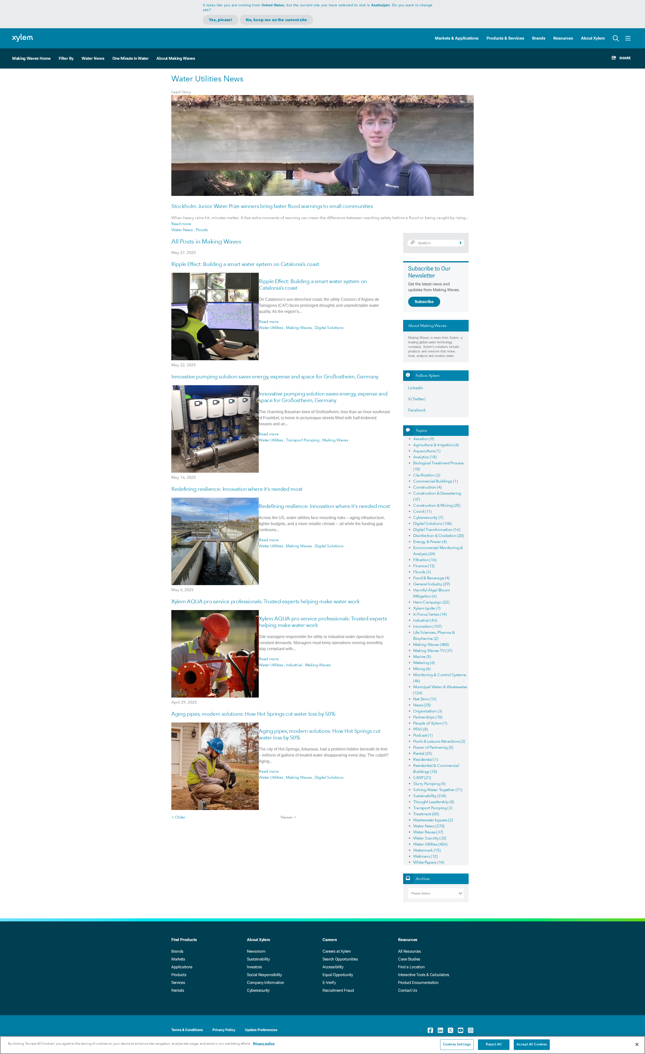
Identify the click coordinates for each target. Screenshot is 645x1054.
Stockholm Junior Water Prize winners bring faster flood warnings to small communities (272, 206)
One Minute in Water (130, 58)
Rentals (177, 990)
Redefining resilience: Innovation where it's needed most (236, 489)
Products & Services (505, 38)
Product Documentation (418, 982)
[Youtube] (461, 1030)
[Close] (636, 1044)
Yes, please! (220, 19)
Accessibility (332, 967)
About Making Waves (175, 58)
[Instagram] (471, 1030)
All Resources (409, 951)
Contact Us (407, 990)
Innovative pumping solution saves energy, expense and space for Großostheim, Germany (274, 376)
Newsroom (256, 951)
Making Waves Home (31, 58)
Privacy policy (264, 1043)
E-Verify (329, 982)
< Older (178, 817)
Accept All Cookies (532, 1044)
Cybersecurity (258, 990)
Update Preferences (261, 1030)
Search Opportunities (340, 959)
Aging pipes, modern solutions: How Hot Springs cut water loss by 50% (253, 714)
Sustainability (258, 959)
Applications (181, 967)
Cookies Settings (457, 1044)
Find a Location (411, 967)
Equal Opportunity (337, 974)
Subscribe (424, 301)
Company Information (265, 982)
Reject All (493, 1044)
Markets (178, 959)
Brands (538, 38)
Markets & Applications (456, 38)
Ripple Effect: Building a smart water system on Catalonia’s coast (245, 264)
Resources (563, 38)
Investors (254, 967)
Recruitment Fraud (338, 990)
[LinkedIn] (440, 1030)
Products (178, 974)
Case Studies (409, 959)
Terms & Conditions (187, 1030)
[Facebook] (430, 1030)
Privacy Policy (223, 1030)
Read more (181, 223)
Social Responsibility (264, 974)
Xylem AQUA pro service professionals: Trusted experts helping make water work (265, 601)
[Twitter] (450, 1030)
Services (178, 982)
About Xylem (593, 38)
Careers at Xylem (336, 951)
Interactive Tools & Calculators (423, 974)
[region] (322, 1045)
